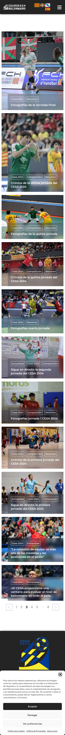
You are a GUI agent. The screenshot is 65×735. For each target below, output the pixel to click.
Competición (34, 177)
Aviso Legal (52, 731)
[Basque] (42, 4)
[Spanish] (47, 8)
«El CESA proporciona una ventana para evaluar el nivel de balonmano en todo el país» (34, 591)
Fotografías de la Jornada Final (33, 105)
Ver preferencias (32, 723)
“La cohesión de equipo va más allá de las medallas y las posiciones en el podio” (33, 553)
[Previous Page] (9, 607)
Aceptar (32, 706)
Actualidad (18, 363)
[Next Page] (55, 607)
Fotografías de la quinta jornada (34, 234)
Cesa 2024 (17, 99)
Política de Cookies (16, 731)
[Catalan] (37, 4)
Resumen (32, 99)
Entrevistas (33, 543)
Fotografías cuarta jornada (30, 328)
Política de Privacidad (36, 731)
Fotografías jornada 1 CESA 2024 (34, 418)
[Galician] (47, 4)
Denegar (32, 715)
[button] (60, 674)
